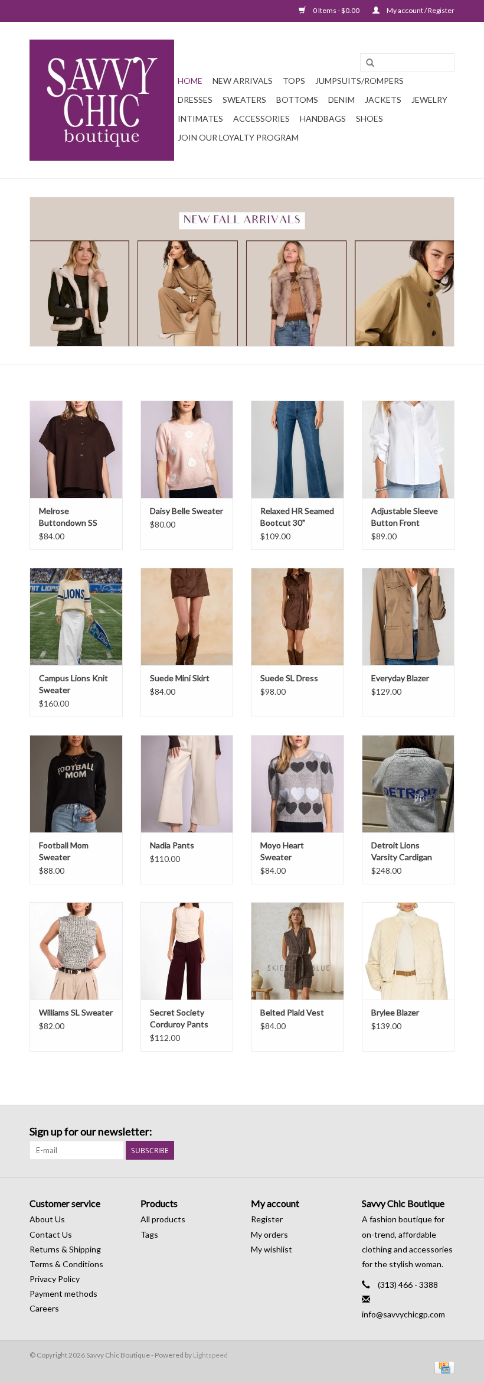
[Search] (370, 63)
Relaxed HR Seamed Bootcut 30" (297, 517)
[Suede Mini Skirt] (187, 616)
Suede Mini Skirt (180, 678)
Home (190, 81)
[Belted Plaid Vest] (297, 951)
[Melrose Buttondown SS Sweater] (76, 449)
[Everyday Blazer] (408, 616)
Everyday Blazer (400, 678)
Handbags (323, 118)
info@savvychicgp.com (403, 1314)
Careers (44, 1308)
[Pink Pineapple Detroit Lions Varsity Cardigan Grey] (408, 783)
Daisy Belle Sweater (186, 511)
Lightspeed (210, 1355)
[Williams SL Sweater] (76, 951)
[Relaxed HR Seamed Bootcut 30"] (297, 449)
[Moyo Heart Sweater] (297, 783)
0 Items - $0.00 (336, 10)
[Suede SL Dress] (297, 616)
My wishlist (271, 1249)
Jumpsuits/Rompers (359, 81)
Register (267, 1219)
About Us (47, 1219)
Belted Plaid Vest (292, 1012)
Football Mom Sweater (64, 851)
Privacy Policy (55, 1279)
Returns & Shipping (65, 1249)
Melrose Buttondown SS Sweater (68, 517)
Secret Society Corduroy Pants (179, 1018)
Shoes (369, 118)
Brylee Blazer (395, 1012)
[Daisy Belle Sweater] (187, 449)
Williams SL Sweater (76, 1012)
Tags (149, 1234)
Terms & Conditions (66, 1264)
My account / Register (419, 10)
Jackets (383, 100)
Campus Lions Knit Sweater (73, 684)
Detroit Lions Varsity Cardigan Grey (401, 851)
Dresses (195, 100)
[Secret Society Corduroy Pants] (187, 951)
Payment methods (63, 1293)
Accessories (261, 118)
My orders (269, 1234)
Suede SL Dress (289, 678)
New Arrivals (242, 81)
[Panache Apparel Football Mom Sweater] (76, 783)
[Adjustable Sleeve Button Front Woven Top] (408, 449)
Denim (341, 100)
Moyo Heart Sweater (282, 851)
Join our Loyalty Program (238, 137)
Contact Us (51, 1234)
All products (162, 1219)
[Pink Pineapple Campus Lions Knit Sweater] (76, 616)
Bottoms (297, 100)
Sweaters (244, 100)
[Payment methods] (442, 1366)
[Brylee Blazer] (408, 951)
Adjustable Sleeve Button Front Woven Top (404, 517)
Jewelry (429, 100)
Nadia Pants (172, 845)
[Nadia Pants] (187, 783)
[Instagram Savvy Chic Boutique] (445, 1131)
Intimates (200, 118)
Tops (294, 81)
